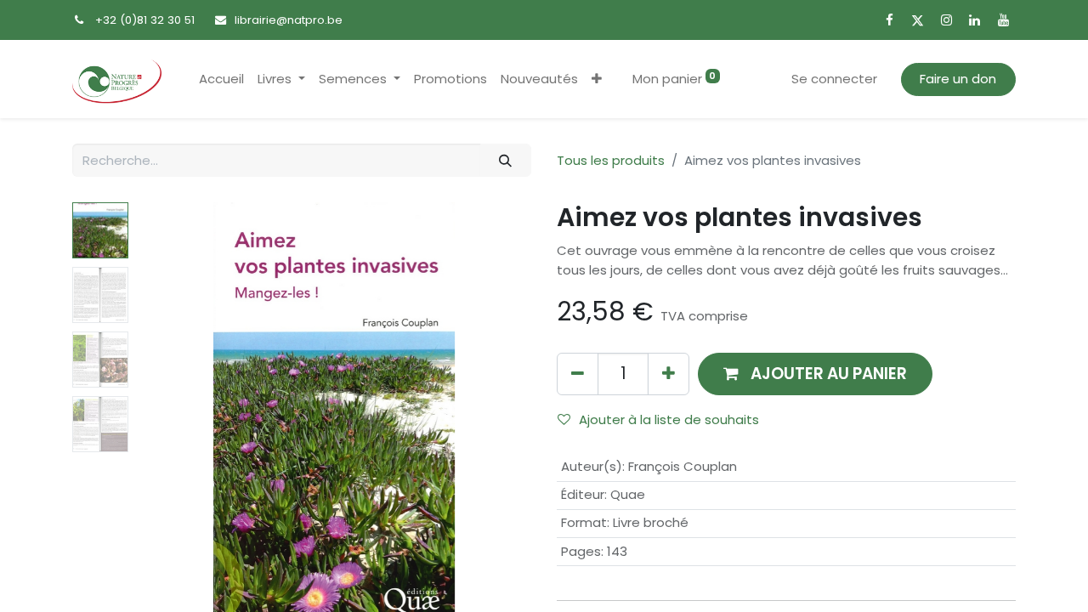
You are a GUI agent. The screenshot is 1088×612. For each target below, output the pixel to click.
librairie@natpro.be (289, 20)
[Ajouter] (668, 373)
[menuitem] (221, 79)
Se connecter (834, 79)
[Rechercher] (505, 160)
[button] (597, 79)
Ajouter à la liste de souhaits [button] (669, 419)
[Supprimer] (577, 373)
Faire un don (958, 79)
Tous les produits (611, 160)
